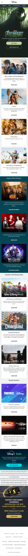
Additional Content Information (14, 541)
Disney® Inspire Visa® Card (17, 536)
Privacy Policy (23, 541)
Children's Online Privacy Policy (20, 544)
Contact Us (21, 533)
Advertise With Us (9, 536)
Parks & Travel (16, 5)
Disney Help (12, 533)
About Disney (7, 533)
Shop (10, 5)
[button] (2, 2)
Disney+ (4, 5)
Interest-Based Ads (18, 548)
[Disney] (14, 2)
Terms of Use (4, 541)
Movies (24, 5)
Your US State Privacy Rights (8, 544)
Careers (17, 533)
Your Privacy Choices (10, 548)
